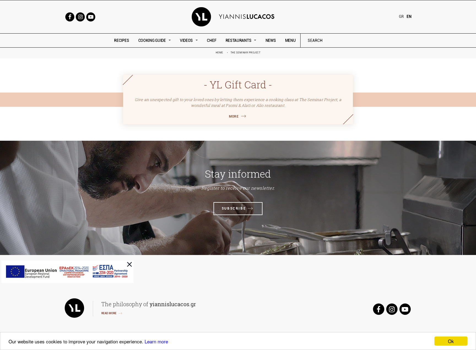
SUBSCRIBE (234, 208)
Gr (401, 16)
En (409, 16)
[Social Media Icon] (69, 16)
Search (352, 40)
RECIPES (121, 40)
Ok (451, 341)
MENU (290, 40)
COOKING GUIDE (152, 40)
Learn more (156, 341)
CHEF (211, 40)
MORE (234, 116)
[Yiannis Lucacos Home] (238, 16)
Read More (109, 313)
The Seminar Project (246, 52)
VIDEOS (186, 40)
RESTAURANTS (238, 40)
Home (219, 52)
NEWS (271, 40)
